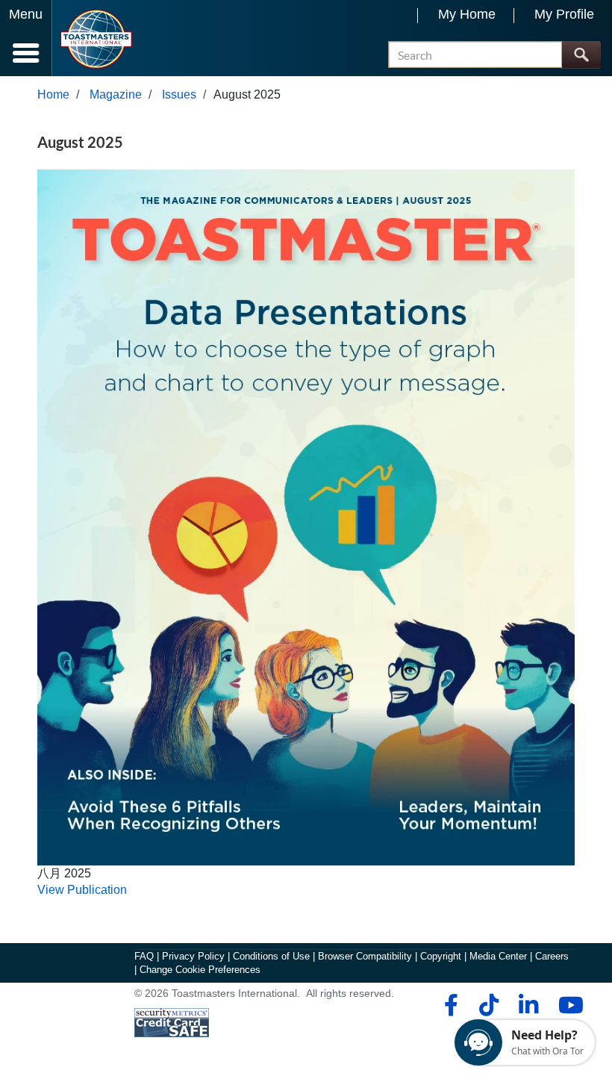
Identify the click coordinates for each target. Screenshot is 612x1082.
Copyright (440, 956)
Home (53, 94)
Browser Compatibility (365, 956)
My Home (467, 14)
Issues (179, 94)
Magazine (116, 94)
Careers (552, 956)
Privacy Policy (193, 956)
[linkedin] (528, 1005)
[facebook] (449, 1005)
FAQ (144, 956)
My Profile (564, 14)
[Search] (581, 55)
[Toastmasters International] (96, 39)
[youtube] (567, 1005)
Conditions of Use (271, 956)
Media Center (498, 956)
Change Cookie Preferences (200, 969)
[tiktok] (488, 1005)
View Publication (82, 889)
